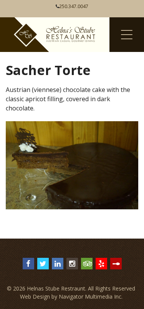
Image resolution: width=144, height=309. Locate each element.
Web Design (35, 296)
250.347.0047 (73, 6)
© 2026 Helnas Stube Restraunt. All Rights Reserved (71, 288)
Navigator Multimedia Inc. (90, 296)
